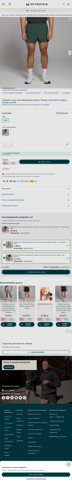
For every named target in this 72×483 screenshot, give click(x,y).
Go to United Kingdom (36, 474)
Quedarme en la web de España (36, 479)
